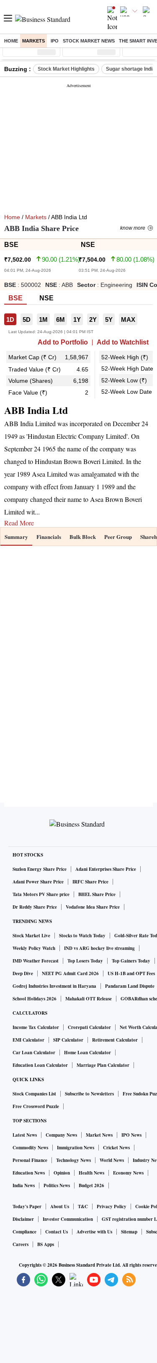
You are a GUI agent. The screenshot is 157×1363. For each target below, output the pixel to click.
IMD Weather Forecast (36, 961)
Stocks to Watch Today (82, 936)
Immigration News (75, 1148)
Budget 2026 (91, 1185)
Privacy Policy (111, 1206)
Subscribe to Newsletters (89, 1094)
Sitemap (129, 1232)
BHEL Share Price (97, 894)
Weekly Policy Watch (34, 948)
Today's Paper (27, 1206)
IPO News (131, 1135)
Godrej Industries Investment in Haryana (54, 986)
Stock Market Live (31, 936)
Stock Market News (89, 40)
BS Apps (45, 1244)
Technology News (73, 1160)
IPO (55, 40)
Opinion (62, 1173)
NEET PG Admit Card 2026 (70, 973)
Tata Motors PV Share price (41, 894)
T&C (83, 1206)
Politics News (57, 1185)
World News (112, 1160)
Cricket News (116, 1148)
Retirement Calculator (115, 1040)
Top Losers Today (85, 961)
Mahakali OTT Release (88, 999)
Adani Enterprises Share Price (105, 869)
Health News (91, 1173)
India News (24, 1185)
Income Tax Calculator (36, 1027)
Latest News (25, 1135)
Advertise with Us (94, 1232)
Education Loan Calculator (40, 1065)
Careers (20, 1244)
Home (11, 40)
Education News (29, 1173)
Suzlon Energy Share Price (40, 869)
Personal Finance (30, 1160)
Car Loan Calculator (34, 1052)
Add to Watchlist (123, 342)
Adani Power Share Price (38, 882)
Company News (61, 1135)
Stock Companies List (34, 1094)
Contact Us (56, 1232)
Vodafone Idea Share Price (93, 907)
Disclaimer (23, 1219)
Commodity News (30, 1148)
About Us (59, 1206)
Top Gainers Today (131, 961)
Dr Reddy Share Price (35, 907)
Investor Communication (68, 1219)
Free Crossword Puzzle (36, 1106)
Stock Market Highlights (66, 69)
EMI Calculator (28, 1040)
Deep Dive (23, 973)
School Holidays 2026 (35, 999)
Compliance (24, 1232)
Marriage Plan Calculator (103, 1065)
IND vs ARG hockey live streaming (99, 948)
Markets (33, 40)
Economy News (128, 1173)
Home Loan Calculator (87, 1052)
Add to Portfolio (63, 342)
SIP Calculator (68, 1040)
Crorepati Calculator (89, 1027)
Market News (99, 1135)
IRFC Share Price (90, 882)
